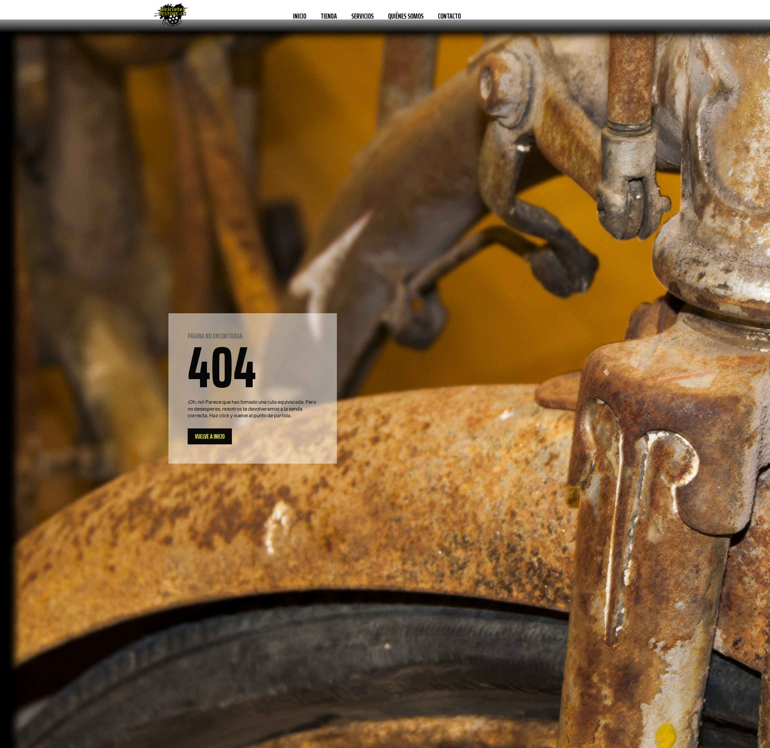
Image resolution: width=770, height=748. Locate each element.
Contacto (449, 16)
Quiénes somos (406, 16)
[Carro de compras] (608, 16)
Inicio (299, 16)
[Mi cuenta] (591, 16)
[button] (476, 16)
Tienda (329, 16)
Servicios (362, 16)
